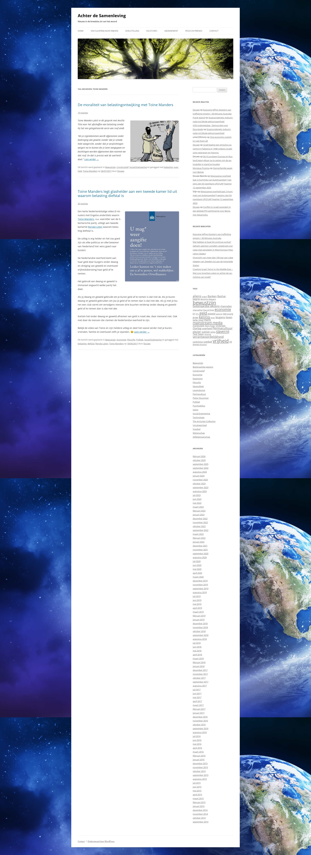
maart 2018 (198, 658)
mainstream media (208, 322)
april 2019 (197, 608)
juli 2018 (197, 642)
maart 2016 (198, 751)
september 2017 (200, 681)
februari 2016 (199, 755)
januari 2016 (198, 759)
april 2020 (197, 573)
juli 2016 (197, 736)
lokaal (200, 320)
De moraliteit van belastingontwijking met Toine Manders (125, 104)
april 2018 (197, 654)
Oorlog (197, 328)
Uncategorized (200, 425)
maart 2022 (198, 534)
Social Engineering (138, 167)
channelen (226, 306)
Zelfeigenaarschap (201, 436)
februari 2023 (199, 510)
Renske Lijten (95, 226)
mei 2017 (197, 697)
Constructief (122, 167)
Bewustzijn (110, 167)
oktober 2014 (199, 817)
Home (81, 30)
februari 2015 (199, 802)
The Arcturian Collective (204, 421)
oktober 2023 (199, 483)
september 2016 (200, 728)
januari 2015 (198, 806)
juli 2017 (197, 689)
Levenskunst (199, 390)
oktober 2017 (199, 677)
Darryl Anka (208, 310)
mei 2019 (197, 604)
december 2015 (200, 763)
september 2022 (200, 530)
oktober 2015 (199, 771)
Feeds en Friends (193, 30)
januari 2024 (198, 475)
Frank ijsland (199, 117)
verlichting (198, 341)
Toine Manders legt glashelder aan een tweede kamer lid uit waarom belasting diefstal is (127, 193)
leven (229, 317)
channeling (198, 310)
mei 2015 (197, 790)
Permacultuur (223, 328)
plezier (197, 332)
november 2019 (200, 584)
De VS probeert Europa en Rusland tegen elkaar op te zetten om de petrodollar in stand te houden (213, 160)
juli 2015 (197, 782)
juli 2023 (197, 495)
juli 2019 (197, 596)
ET (194, 313)
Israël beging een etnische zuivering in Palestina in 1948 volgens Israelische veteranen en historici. (212, 148)
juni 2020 (197, 565)
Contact (214, 30)
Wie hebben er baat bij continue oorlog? (212, 242)
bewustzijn (204, 302)
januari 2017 (198, 712)
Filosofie (131, 339)
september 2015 (200, 775)
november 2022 (200, 522)
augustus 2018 (200, 639)
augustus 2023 (200, 491)
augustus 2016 (200, 732)
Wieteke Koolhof (200, 344)
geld (203, 313)
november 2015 (200, 767)
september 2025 (200, 464)
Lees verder (91, 159)
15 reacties (83, 112)
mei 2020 (197, 569)
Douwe (120, 171)
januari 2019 (198, 619)
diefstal (90, 343)
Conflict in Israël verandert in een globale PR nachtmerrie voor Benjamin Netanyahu (212, 211)
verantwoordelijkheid (208, 337)
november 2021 (200, 549)
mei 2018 (197, 650)
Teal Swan (198, 334)
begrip (196, 298)
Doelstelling (132, 30)
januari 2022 (198, 541)
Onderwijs (220, 325)
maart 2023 (198, 506)
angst (204, 296)
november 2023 (200, 479)
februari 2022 (199, 538)
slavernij (222, 331)
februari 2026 (199, 456)
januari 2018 (198, 666)
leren (213, 317)
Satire (195, 409)
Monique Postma (201, 168)
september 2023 (200, 487)
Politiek (139, 339)
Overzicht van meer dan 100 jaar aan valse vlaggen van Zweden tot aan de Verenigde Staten (213, 261)
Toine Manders (90, 171)
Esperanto (198, 378)
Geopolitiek (198, 386)
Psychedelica (199, 405)
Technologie (198, 417)
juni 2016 (197, 740)
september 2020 (200, 553)
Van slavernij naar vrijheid (104, 30)
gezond (219, 314)
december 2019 (200, 580)
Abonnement (171, 30)
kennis (204, 317)
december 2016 (200, 716)
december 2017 (200, 670)
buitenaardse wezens (206, 306)
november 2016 (200, 720)
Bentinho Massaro (208, 299)
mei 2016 (197, 744)
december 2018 (200, 623)
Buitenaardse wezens (203, 366)
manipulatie (198, 325)
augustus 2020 (200, 557)
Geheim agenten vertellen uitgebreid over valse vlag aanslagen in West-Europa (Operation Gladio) (213, 249)
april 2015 (197, 794)
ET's (197, 314)
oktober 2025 (199, 460)
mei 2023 (197, 503)
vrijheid (221, 341)
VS (230, 341)
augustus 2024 (200, 471)
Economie (121, 339)
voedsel (207, 341)
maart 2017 (198, 705)
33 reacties (83, 203)
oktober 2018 (199, 631)
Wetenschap (199, 433)
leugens (220, 317)
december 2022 (200, 518)
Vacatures (151, 30)
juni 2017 (197, 693)
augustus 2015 (200, 779)
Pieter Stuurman (201, 398)
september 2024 (200, 468)
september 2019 (200, 588)
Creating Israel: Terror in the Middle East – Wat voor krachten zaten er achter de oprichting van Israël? (213, 273)
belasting (168, 167)
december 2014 (200, 810)
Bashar (221, 296)
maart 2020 (198, 576)
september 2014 (200, 821)
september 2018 (200, 635)
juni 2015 (197, 786)
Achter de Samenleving (102, 15)
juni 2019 (197, 600)
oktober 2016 (199, 724)
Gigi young (228, 313)
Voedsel (196, 429)
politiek (206, 331)
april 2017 (197, 701)
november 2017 (200, 674)
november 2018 (200, 627)
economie (223, 309)
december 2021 (200, 545)
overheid (207, 328)
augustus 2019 (200, 592)
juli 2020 (197, 561)
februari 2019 (199, 615)
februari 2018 (199, 662)
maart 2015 (198, 798)
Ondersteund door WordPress (101, 841)
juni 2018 (197, 646)
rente (212, 331)
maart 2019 (198, 611)
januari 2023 (198, 514)
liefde (195, 320)
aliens (197, 296)
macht (207, 319)
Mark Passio (210, 326)
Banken (212, 296)
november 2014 (200, 814)
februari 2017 (199, 709)
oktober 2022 (199, 526)
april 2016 (197, 747)
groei (195, 317)
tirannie (207, 334)
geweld (211, 313)
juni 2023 (197, 499)
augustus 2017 (200, 685)
